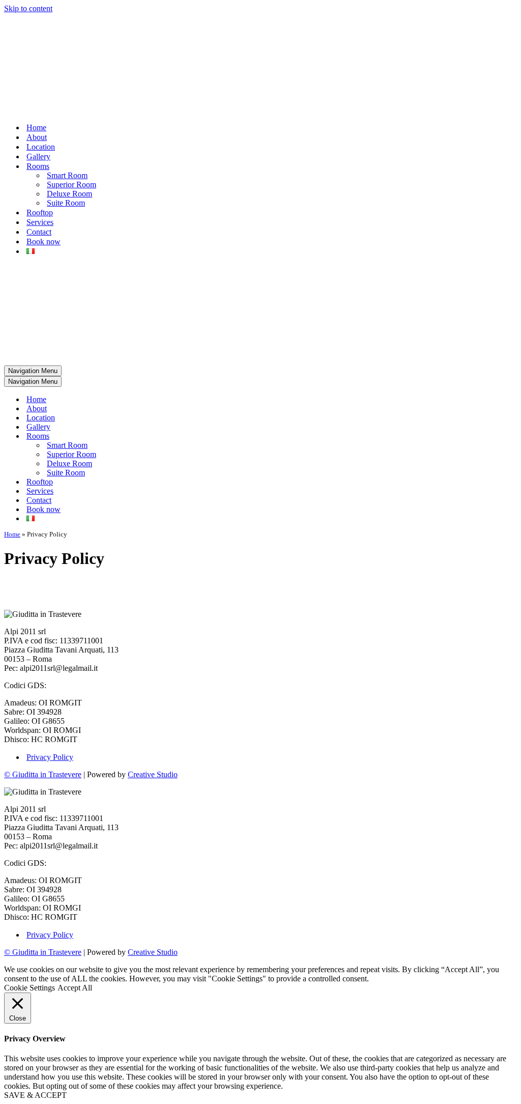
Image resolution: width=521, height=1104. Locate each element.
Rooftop (39, 212)
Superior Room (71, 184)
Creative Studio (153, 774)
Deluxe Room (69, 193)
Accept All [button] (74, 987)
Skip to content (28, 8)
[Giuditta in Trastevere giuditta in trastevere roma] (260, 64)
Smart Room (67, 175)
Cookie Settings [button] (29, 987)
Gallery (38, 156)
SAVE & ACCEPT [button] (35, 1095)
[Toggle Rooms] (182, 436)
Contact (38, 232)
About (36, 137)
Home (36, 127)
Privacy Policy (49, 757)
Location (40, 147)
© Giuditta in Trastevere (42, 774)
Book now (43, 241)
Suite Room (66, 203)
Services (39, 222)
